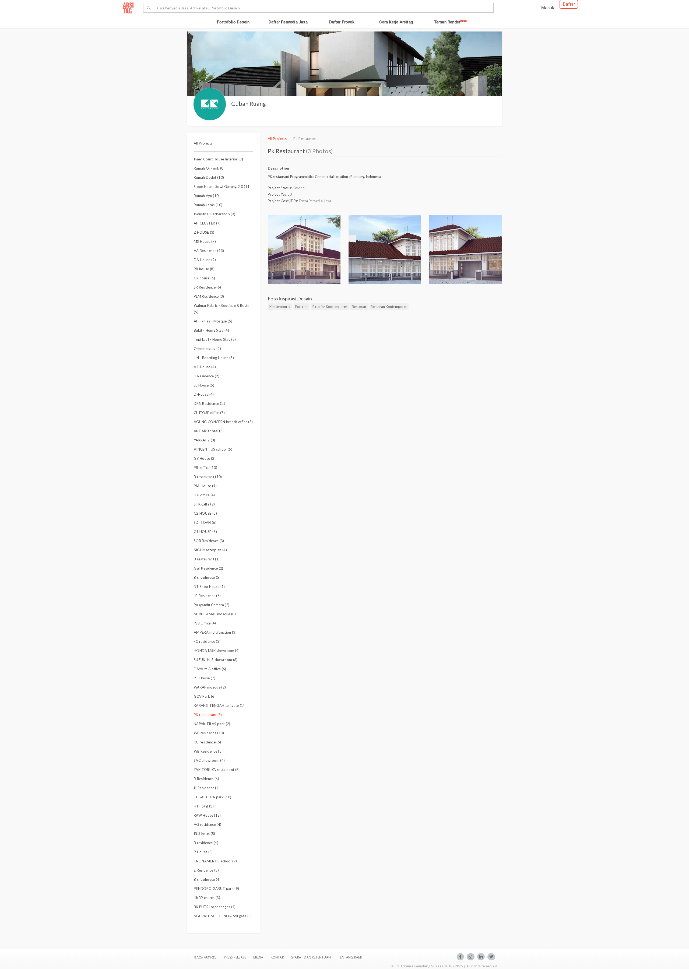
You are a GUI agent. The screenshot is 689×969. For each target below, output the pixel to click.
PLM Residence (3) (209, 296)
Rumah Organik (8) (209, 168)
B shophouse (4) (207, 879)
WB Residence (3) (208, 751)
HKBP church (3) (207, 898)
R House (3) (203, 852)
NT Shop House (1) (209, 586)
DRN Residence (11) (210, 403)
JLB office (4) (204, 495)
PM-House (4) (205, 486)
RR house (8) (204, 269)
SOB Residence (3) (209, 541)
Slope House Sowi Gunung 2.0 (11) (222, 186)
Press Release (235, 957)
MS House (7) (205, 241)
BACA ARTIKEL (205, 957)
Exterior (301, 306)
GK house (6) (204, 278)
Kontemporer (280, 306)
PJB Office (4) (205, 623)
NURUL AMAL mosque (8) (215, 614)
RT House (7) (204, 678)
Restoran (359, 306)
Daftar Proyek (341, 22)
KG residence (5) (207, 742)
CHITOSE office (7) (209, 412)
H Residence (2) (206, 376)
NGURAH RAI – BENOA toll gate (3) (223, 916)
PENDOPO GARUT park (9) (216, 888)
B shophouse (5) (207, 577)
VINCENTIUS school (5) (213, 449)
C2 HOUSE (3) (205, 513)
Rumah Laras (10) (208, 205)
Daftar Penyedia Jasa (288, 22)
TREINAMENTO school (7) (215, 861)
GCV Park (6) (205, 696)
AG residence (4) (207, 824)
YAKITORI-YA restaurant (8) (217, 769)
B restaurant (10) (208, 477)
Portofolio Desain (233, 22)
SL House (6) (204, 385)
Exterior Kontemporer (329, 306)
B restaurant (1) (207, 559)
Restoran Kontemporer (389, 306)
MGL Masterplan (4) (210, 550)
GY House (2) (205, 458)
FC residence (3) (207, 641)
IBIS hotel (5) (204, 833)
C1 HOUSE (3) (205, 531)
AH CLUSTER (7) (207, 223)
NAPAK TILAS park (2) (212, 724)
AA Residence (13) (209, 250)
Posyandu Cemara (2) (211, 605)
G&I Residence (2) (208, 568)
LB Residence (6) (207, 596)
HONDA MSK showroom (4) (217, 650)
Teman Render (450, 22)
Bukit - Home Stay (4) (211, 330)
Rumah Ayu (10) (207, 196)
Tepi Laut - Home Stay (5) (215, 339)
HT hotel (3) (204, 806)
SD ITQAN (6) (205, 522)
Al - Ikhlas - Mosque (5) (213, 321)
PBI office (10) (205, 467)
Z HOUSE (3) (204, 232)
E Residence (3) (206, 870)
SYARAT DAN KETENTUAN (311, 957)
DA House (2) (205, 260)
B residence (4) (206, 843)
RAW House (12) (207, 815)
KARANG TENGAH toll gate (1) (219, 705)
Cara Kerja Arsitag (396, 22)
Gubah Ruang (248, 103)
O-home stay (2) (207, 348)
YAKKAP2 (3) (204, 440)
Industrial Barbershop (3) (214, 214)
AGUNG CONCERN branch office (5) (223, 422)
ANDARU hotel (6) (209, 431)
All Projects (203, 143)
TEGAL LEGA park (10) (212, 797)
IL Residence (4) (207, 788)
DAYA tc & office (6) (210, 669)
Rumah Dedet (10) (209, 177)
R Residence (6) (206, 779)
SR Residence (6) (207, 287)
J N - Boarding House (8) (214, 358)
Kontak (278, 957)
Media (258, 957)
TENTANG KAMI (350, 957)
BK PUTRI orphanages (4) (215, 907)
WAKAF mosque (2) (210, 687)
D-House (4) (204, 394)
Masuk (547, 7)
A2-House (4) (205, 367)
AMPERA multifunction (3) (215, 632)
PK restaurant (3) (208, 714)
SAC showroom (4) (209, 760)
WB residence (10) (209, 733)
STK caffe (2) (204, 504)
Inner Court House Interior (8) (218, 159)
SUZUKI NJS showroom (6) (216, 660)
